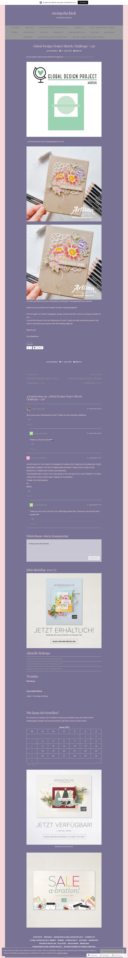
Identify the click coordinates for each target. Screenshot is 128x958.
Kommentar (94, 558)
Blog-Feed (95, 32)
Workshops (58, 32)
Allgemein (78, 51)
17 (32, 751)
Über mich (30, 28)
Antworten (29, 424)
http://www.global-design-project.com (79, 57)
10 (32, 746)
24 (32, 756)
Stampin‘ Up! (79, 28)
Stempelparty (29, 32)
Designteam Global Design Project (54, 28)
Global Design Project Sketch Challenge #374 (44, 664)
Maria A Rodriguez (39, 458)
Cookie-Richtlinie (62, 953)
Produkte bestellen (76, 32)
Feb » (34, 765)
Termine (14, 32)
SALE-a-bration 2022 (64, 929)
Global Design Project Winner (102, 28)
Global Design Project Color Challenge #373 (43, 669)
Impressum (28, 37)
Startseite (15, 28)
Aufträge (44, 32)
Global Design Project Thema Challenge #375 (44, 659)
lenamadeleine (53, 51)
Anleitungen (109, 32)
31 (32, 761)
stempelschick (64, 13)
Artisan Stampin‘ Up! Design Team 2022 (88, 37)
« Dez (28, 765)
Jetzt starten (82, 2)
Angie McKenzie (38, 409)
